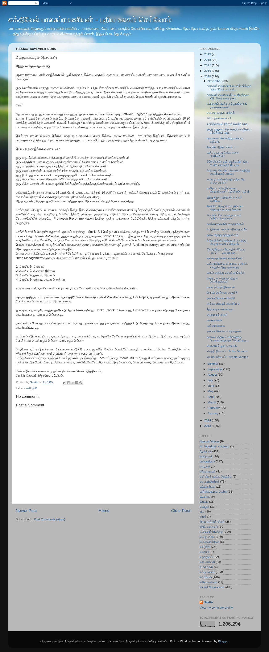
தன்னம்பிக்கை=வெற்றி (221, 298)
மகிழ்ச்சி (31, 388)
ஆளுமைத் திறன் (217, 314)
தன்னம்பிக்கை (216, 325)
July (211, 380)
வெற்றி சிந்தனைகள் (212, 587)
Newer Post (26, 510)
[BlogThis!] (69, 383)
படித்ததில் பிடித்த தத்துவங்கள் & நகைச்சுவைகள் (227, 105)
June (211, 385)
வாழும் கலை (207, 572)
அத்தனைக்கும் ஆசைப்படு (223, 303)
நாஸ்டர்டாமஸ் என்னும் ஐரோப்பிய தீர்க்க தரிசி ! (226, 181)
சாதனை (205, 466)
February (214, 407)
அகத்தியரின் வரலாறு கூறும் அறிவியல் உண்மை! (224, 216)
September (215, 369)
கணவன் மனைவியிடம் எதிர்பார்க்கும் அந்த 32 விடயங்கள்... (229, 87)
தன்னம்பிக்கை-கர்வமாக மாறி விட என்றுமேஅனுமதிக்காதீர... (227, 265)
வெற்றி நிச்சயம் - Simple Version (227, 356)
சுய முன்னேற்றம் (209, 481)
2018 (208, 59)
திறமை (204, 501)
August (213, 374)
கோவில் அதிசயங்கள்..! (221, 147)
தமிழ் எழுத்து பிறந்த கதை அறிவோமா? (223, 154)
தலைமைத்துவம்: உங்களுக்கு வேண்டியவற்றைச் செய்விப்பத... (228, 338)
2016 (208, 70)
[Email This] (65, 383)
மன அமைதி (207, 562)
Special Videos (209, 441)
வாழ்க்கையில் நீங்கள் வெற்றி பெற (227, 123)
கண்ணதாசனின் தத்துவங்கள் (225, 223)
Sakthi (208, 602)
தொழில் (204, 506)
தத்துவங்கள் (207, 486)
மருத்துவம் (206, 556)
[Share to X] (73, 383)
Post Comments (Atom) (49, 519)
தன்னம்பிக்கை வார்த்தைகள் (224, 331)
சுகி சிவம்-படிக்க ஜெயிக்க (216, 476)
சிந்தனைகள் (207, 471)
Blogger (223, 641)
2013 (208, 425)
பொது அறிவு (207, 536)
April (211, 396)
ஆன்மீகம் (205, 451)
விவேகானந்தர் (208, 582)
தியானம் (205, 496)
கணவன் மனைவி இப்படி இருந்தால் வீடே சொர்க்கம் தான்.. (228, 96)
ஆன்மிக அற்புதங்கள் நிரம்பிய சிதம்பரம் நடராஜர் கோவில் (225, 207)
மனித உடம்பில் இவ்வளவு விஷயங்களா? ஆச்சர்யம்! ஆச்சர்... (229, 190)
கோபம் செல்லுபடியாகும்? (222, 292)
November (215, 81)
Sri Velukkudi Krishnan (214, 446)
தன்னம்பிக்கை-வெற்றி (213, 491)
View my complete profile (216, 607)
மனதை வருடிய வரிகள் (221, 112)
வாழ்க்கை (206, 577)
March (212, 402)
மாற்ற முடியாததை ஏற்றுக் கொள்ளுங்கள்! (222, 280)
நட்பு (202, 511)
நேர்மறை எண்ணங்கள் (220, 309)
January (213, 413)
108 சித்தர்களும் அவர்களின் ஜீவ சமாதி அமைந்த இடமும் (227, 163)
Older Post (180, 510)
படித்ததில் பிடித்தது (211, 531)
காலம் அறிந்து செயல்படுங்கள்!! (226, 272)
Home (104, 510)
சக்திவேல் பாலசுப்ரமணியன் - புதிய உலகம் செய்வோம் (90, 19)
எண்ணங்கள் (214, 320)
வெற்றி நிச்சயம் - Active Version (227, 351)
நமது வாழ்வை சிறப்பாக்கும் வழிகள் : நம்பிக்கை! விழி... (229, 131)
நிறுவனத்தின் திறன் (212, 521)
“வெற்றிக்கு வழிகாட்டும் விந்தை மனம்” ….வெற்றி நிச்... (226, 251)
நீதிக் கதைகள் (209, 526)
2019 (208, 54)
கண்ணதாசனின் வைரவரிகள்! (225, 258)
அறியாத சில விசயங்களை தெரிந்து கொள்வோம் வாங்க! (228, 172)
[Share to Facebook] (77, 383)
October (213, 363)
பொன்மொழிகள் (209, 541)
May (211, 391)
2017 (208, 65)
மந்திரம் (204, 551)
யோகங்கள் (206, 567)
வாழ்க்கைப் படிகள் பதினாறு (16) (227, 229)
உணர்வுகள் (206, 456)
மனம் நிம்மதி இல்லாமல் (221, 287)
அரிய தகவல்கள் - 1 (219, 118)
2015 (208, 76)
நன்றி (203, 516)
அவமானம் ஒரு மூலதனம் (222, 345)
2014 (208, 420)
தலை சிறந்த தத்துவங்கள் (222, 235)
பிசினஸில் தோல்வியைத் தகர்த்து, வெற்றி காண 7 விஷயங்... (227, 242)
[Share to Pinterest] (81, 383)
